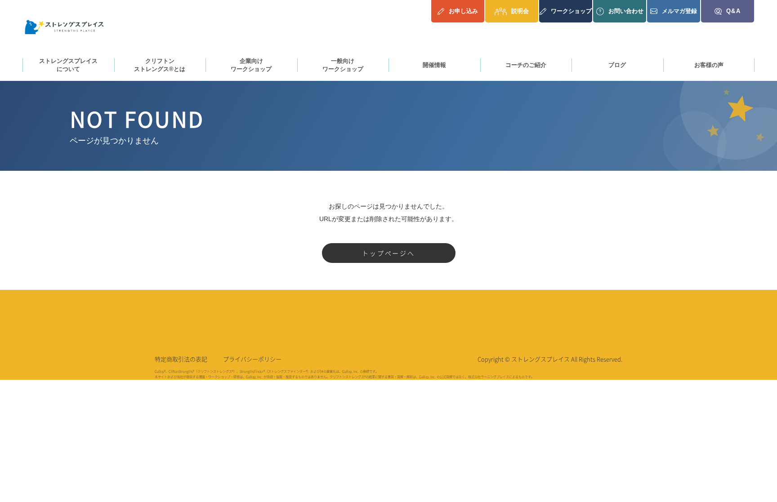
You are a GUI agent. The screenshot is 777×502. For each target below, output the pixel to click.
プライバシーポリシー (252, 359)
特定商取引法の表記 (181, 359)
